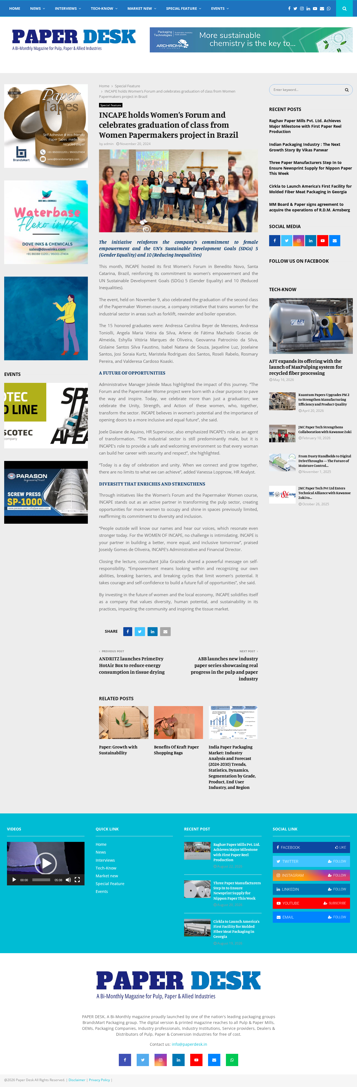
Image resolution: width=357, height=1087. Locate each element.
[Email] (323, 8)
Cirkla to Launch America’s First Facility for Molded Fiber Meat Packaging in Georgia (310, 188)
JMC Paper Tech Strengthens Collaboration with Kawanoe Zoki (324, 429)
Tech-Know (102, 8)
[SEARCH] (347, 89)
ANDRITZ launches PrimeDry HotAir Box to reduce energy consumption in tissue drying (132, 665)
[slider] (41, 879)
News (35, 8)
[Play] (14, 880)
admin (109, 143)
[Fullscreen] (77, 880)
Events (218, 8)
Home (14, 8)
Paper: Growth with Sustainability (118, 749)
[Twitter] (296, 8)
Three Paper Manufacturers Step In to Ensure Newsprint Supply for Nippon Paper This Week (310, 168)
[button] (46, 863)
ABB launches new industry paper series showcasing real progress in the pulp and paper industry (224, 668)
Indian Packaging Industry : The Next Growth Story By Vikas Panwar (304, 147)
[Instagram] (303, 8)
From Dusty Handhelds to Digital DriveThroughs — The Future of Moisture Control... (324, 461)
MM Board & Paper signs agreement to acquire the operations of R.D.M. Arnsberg (309, 207)
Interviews (66, 8)
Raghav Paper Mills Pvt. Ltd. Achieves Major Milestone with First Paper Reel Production (305, 126)
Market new (139, 8)
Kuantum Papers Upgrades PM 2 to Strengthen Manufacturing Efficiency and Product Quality (323, 399)
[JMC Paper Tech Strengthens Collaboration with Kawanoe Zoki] (282, 433)
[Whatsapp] (330, 8)
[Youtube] (316, 8)
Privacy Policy (99, 1080)
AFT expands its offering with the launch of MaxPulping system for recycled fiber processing (305, 367)
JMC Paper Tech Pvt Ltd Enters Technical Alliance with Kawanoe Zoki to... (324, 493)
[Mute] (68, 880)
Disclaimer (77, 1080)
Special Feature (181, 8)
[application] (46, 863)
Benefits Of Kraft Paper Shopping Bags (176, 749)
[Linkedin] (310, 8)
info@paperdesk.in (189, 1044)
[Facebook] (290, 8)
